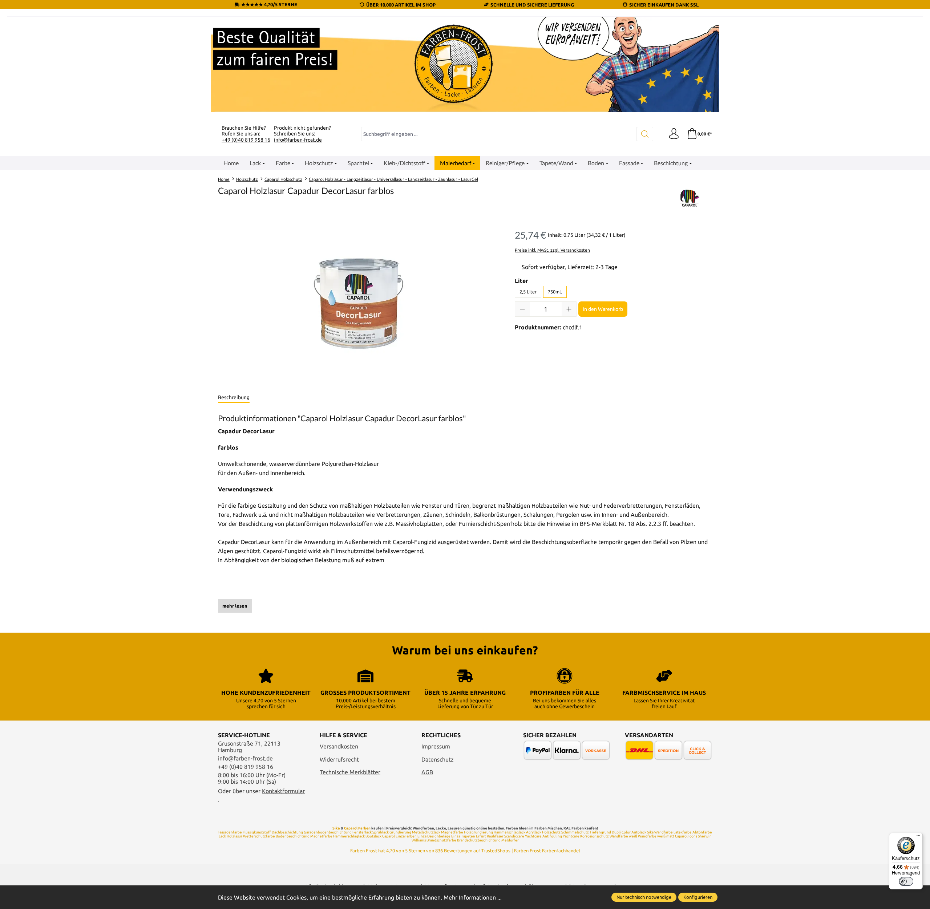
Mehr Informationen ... (473, 897)
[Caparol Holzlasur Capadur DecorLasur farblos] (359, 303)
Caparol (388, 836)
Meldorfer (510, 840)
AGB (427, 772)
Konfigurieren (697, 897)
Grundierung (400, 832)
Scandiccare (514, 836)
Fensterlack (362, 832)
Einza (455, 836)
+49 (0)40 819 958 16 (246, 140)
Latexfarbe (683, 832)
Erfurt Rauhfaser (490, 836)
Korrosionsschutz (594, 836)
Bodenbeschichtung (293, 836)
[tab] (234, 398)
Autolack (638, 832)
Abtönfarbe (702, 832)
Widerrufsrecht (339, 759)
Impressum (435, 746)
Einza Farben (406, 836)
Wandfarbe (663, 832)
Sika (336, 828)
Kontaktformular (283, 791)
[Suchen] (645, 134)
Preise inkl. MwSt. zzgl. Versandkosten (552, 250)
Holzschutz (551, 832)
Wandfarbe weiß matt (656, 836)
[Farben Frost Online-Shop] (465, 64)
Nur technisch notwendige (643, 897)
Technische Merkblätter (350, 772)
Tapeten (468, 836)
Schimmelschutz (575, 832)
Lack (222, 836)
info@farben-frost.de (298, 140)
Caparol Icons (686, 836)
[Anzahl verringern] (522, 309)
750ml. (555, 291)
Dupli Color (621, 832)
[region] (359, 304)
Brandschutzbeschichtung (479, 840)
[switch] (906, 881)
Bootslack (373, 836)
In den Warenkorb (603, 309)
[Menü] (918, 837)
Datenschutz (437, 759)
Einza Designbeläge (433, 836)
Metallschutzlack (426, 832)
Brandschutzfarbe (441, 840)
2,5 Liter (528, 291)
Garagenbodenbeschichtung (328, 832)
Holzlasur (234, 836)
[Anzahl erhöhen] (569, 309)
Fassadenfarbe (230, 832)
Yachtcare (571, 836)
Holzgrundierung (478, 832)
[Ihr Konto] (673, 134)
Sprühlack (380, 832)
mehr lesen (234, 605)
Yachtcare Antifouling (543, 836)
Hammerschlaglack (509, 832)
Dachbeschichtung (287, 832)
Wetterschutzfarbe (259, 836)
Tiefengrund (600, 832)
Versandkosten (339, 746)
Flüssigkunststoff (257, 832)
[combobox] (499, 134)
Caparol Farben (357, 828)
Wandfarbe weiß (623, 836)
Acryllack (533, 832)
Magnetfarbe (452, 832)
